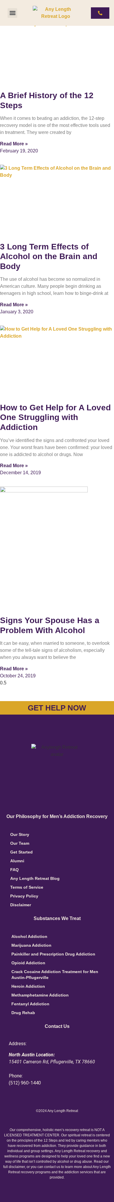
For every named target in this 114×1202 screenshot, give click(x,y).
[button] (12, 13)
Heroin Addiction (28, 986)
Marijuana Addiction (31, 945)
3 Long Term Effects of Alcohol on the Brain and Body (48, 256)
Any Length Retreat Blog (35, 878)
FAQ (14, 869)
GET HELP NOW (57, 707)
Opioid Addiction (28, 962)
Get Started (21, 852)
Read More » (14, 143)
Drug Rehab (23, 1012)
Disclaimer (20, 904)
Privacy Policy (24, 896)
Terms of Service (26, 887)
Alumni (17, 860)
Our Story (19, 834)
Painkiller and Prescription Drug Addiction (53, 954)
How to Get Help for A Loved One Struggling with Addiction (55, 417)
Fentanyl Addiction (30, 1004)
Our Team (19, 843)
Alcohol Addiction (29, 936)
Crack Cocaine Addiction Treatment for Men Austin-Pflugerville (54, 974)
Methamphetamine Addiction (40, 995)
